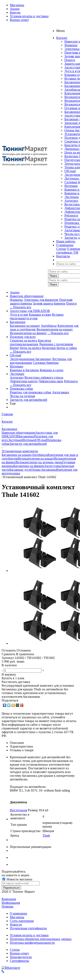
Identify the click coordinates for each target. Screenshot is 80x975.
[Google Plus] (22, 705)
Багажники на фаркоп (29, 466)
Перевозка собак (21, 388)
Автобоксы (49, 325)
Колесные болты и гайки (59, 348)
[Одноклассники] (13, 705)
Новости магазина (19, 879)
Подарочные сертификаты (28, 928)
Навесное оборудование (26, 296)
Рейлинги (71, 215)
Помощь (7, 906)
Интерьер (71, 186)
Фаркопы (70, 45)
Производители (21, 957)
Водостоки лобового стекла (43, 377)
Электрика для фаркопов (41, 299)
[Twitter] (9, 705)
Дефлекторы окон (50, 381)
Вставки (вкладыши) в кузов (37, 316)
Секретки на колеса (23, 340)
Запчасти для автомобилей (28, 399)
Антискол (71, 200)
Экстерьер (71, 197)
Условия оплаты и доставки (29, 935)
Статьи (61, 248)
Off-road (70, 171)
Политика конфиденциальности (32, 942)
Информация (11, 902)
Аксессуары (52, 466)
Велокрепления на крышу (55, 329)
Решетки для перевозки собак (30, 392)
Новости (16, 924)
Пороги (69, 60)
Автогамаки (60, 392)
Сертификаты (19, 960)
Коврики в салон (51, 370)
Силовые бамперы (46, 362)
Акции (14, 292)
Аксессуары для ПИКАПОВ (30, 311)
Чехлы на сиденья (22, 396)
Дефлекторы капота (24, 381)
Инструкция (18, 810)
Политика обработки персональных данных (41, 939)
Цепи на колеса (30, 348)
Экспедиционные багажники (30, 359)
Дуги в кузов (19, 314)
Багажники (72, 82)
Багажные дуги (20, 469)
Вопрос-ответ (19, 953)
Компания (9, 899)
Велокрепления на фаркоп (28, 333)
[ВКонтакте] (4, 705)
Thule (46, 835)
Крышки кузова (40, 314)
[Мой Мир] (17, 705)
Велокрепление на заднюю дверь (39, 462)
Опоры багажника (43, 469)
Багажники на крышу (25, 325)
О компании (18, 913)
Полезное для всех (23, 337)
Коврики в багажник (24, 370)
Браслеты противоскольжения (30, 342)
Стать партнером (22, 921)
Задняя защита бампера (49, 303)
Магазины (17, 917)
